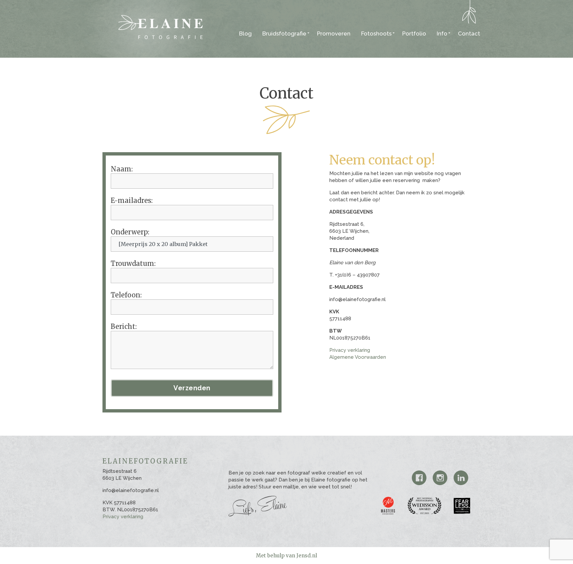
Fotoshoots (376, 33)
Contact (469, 33)
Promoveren (333, 33)
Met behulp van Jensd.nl (286, 555)
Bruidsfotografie (284, 33)
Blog (245, 33)
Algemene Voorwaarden (357, 357)
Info (442, 33)
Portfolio (414, 33)
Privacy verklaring (349, 350)
